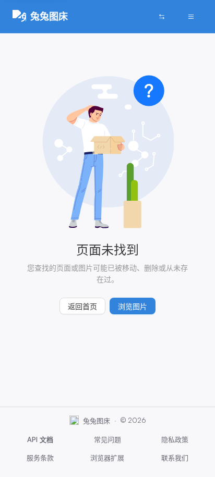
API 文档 (40, 439)
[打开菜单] (191, 16)
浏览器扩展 (107, 458)
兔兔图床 (49, 16)
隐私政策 (174, 439)
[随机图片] (161, 16)
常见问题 (107, 439)
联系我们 (174, 458)
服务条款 (40, 458)
